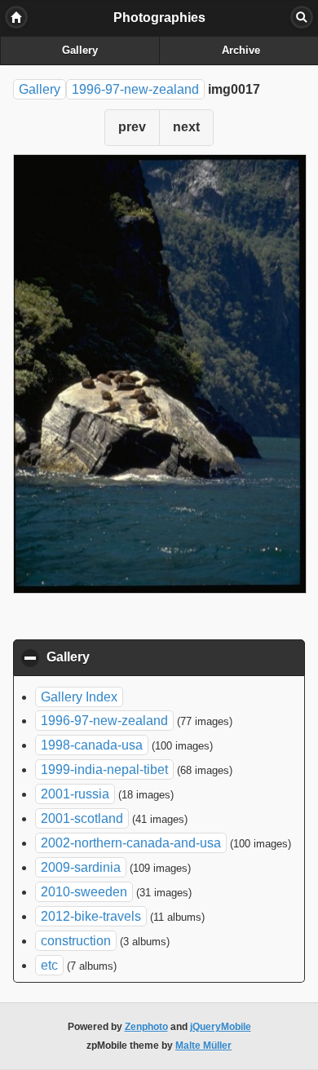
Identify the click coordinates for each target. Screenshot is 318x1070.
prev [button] (132, 127)
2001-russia (75, 794)
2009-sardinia (81, 867)
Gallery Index (79, 697)
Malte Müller (203, 1045)
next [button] (186, 127)
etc (49, 965)
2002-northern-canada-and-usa (131, 843)
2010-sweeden (84, 892)
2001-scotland (82, 818)
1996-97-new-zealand (135, 89)
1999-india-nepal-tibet (104, 769)
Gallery (80, 50)
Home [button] (16, 17)
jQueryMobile (220, 1026)
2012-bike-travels (91, 916)
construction (76, 941)
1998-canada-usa (92, 745)
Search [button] (301, 17)
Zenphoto (146, 1026)
